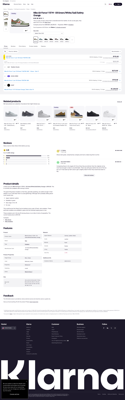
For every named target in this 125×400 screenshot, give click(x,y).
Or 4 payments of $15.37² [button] (91, 129)
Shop (24, 4)
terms (11, 313)
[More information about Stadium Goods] (4, 67)
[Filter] (5, 51)
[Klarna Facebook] (104, 328)
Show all (119, 101)
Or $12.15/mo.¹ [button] (7, 129)
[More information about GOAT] (4, 85)
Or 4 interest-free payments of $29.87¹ (111, 57)
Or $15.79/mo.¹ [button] (56, 129)
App (28, 4)
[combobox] (48, 33)
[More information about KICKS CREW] (4, 76)
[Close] (26, 381)
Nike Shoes (8, 219)
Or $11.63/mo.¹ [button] (23, 129)
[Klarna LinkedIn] (107, 328)
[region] (14, 389)
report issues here (34, 301)
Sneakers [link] (33, 9)
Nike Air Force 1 (28, 271)
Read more (47, 22)
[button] (110, 4)
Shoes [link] (27, 9)
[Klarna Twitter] (111, 328)
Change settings (14, 394)
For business (13, 1)
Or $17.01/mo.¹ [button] (40, 129)
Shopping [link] (10, 9)
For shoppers (6, 1)
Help (32, 4)
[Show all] (72, 40)
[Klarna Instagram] (115, 328)
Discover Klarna (17, 4)
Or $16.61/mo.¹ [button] (72, 129)
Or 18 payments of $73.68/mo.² (112, 90)
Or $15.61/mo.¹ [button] (105, 129)
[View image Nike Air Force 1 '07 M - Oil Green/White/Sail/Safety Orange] (5, 14)
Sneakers (71, 24)
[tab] (5, 46)
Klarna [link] (4, 9)
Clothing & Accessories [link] (19, 9)
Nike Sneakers (9, 221)
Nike (26, 240)
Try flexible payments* (60, 27)
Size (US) (36, 31)
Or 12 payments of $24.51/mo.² (112, 72)
